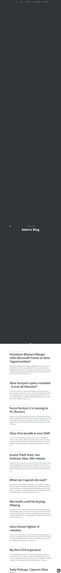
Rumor (27, 405)
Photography (45, 1)
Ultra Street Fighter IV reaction (24, 528)
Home (16, 1)
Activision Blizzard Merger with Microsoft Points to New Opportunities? (29, 357)
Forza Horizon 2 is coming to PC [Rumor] (28, 410)
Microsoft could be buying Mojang (27, 503)
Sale (23, 430)
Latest (23, 351)
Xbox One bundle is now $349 (29, 433)
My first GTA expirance (25, 550)
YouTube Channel (28, 1)
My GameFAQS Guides (37, 1)
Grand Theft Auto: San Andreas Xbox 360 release (27, 456)
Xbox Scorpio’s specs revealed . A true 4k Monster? (29, 385)
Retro (23, 451)
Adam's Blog (30, 230)
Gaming (19, 351)
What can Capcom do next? (28, 480)
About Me (21, 1)
